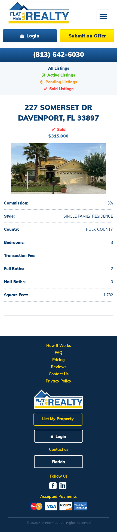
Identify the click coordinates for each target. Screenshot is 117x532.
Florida (58, 462)
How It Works (58, 345)
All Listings (58, 68)
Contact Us (59, 374)
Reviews (58, 366)
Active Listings (61, 75)
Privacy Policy (58, 381)
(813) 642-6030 (58, 54)
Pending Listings (61, 82)
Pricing (58, 359)
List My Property (58, 418)
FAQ (58, 352)
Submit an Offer (87, 36)
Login (32, 36)
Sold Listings (61, 88)
